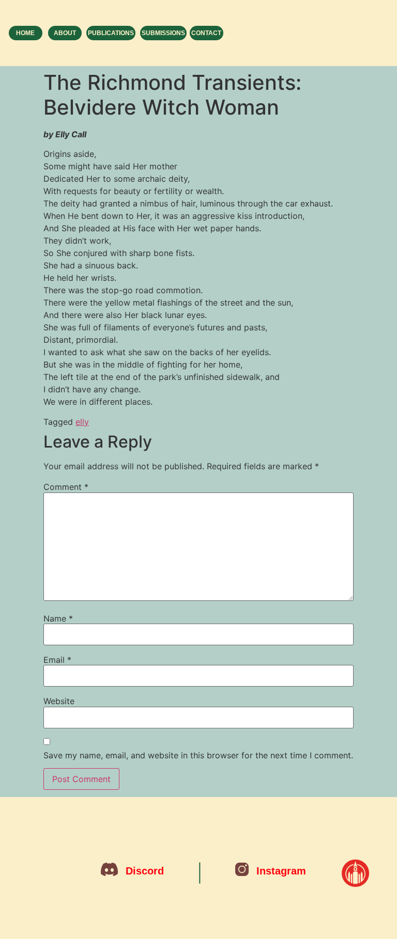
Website (58, 701)
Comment (65, 487)
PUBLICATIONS (111, 33)
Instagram (281, 871)
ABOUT (65, 33)
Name (58, 618)
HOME (25, 33)
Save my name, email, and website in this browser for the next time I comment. (198, 755)
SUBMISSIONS (163, 33)
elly (82, 422)
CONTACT (206, 33)
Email (57, 660)
